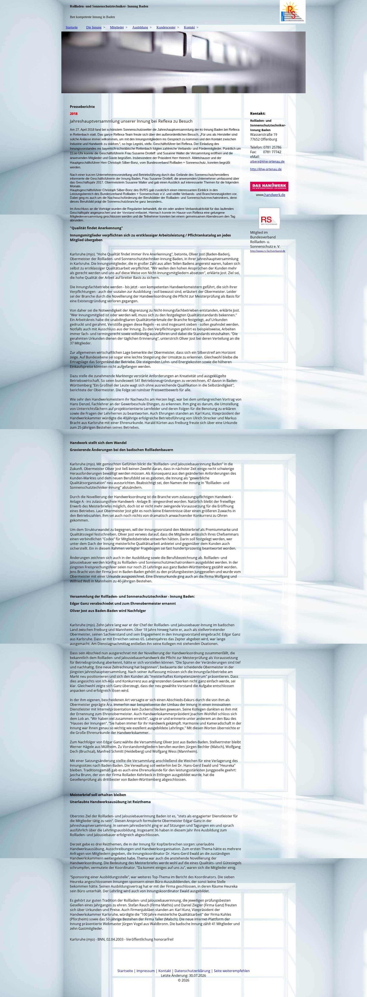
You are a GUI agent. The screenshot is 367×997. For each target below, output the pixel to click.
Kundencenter (166, 27)
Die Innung (94, 27)
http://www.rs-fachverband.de (267, 251)
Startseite (72, 27)
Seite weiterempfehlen (232, 970)
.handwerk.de (274, 194)
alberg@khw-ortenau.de (267, 161)
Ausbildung (140, 27)
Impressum (146, 970)
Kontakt (189, 27)
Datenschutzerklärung (192, 970)
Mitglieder (117, 27)
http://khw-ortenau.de (266, 169)
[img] (183, 11)
